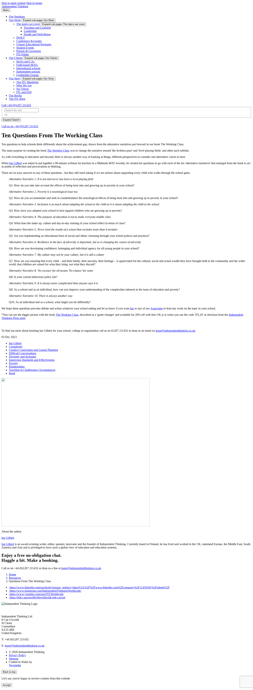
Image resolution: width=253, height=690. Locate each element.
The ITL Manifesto (27, 82)
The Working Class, (67, 314)
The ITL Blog (17, 98)
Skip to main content (13, 3)
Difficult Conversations (22, 353)
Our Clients (15, 57)
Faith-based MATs (27, 65)
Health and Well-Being (37, 34)
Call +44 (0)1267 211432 (16, 105)
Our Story (15, 78)
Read (12, 373)
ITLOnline (22, 54)
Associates (156, 308)
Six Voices (22, 88)
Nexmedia (15, 665)
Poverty (13, 363)
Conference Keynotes (29, 41)
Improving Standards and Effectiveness (32, 359)
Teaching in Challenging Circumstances (32, 369)
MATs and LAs (25, 61)
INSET (20, 37)
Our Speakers (17, 16)
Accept (7, 685)
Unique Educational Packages (33, 44)
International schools (28, 68)
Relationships (17, 366)
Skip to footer (34, 3)
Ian (132, 308)
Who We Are (24, 85)
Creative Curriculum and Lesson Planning (33, 349)
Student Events (25, 47)
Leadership (30, 31)
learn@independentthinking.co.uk (175, 330)
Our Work (15, 20)
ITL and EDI (23, 92)
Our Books (15, 95)
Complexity (16, 346)
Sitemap (13, 658)
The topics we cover (28, 24)
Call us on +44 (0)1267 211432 (19, 126)
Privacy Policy (17, 655)
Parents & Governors (28, 51)
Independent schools (28, 71)
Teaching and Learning (37, 27)
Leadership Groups (27, 75)
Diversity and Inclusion (22, 356)
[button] (5, 114)
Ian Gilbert (15, 163)
